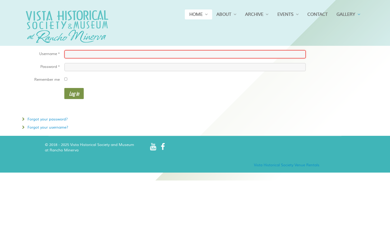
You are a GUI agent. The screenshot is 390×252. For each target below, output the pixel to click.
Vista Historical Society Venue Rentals (286, 165)
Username (49, 54)
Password (50, 67)
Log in (74, 93)
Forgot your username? (47, 127)
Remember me (47, 79)
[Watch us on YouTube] (153, 146)
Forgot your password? (47, 119)
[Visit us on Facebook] (163, 146)
